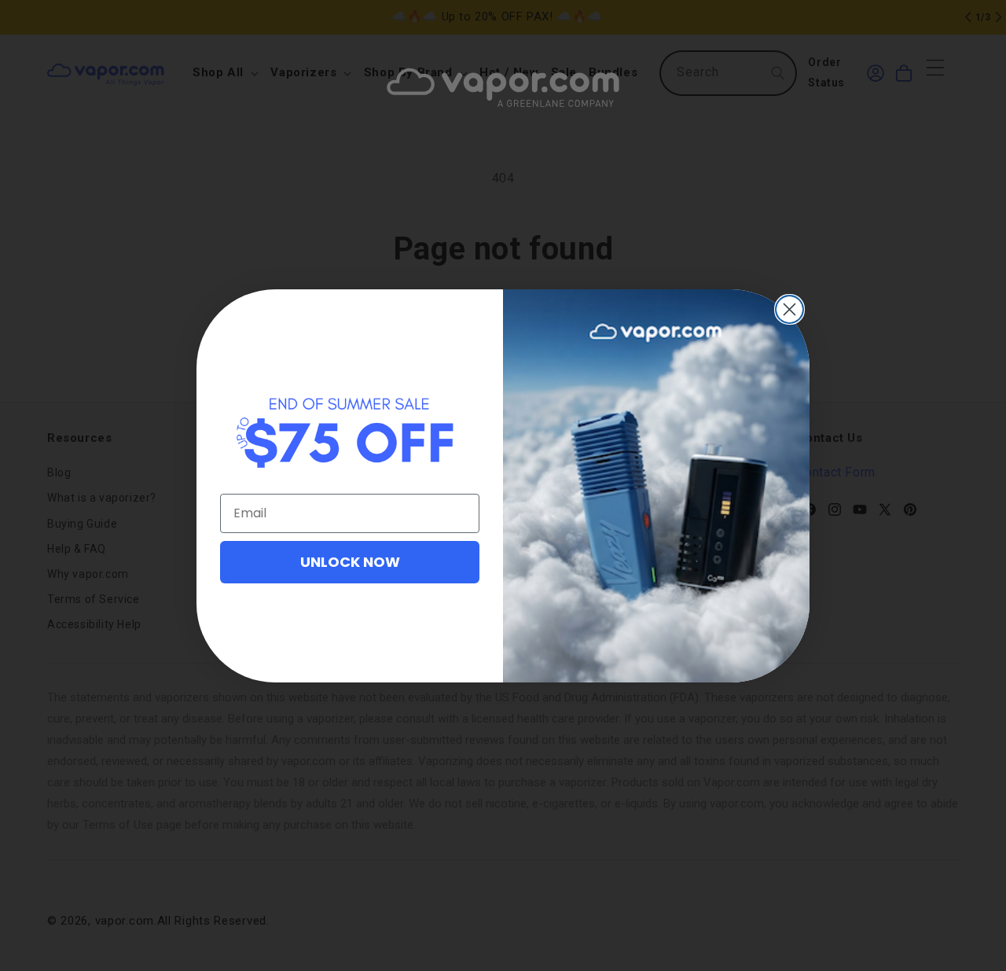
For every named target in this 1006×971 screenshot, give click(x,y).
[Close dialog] (789, 309)
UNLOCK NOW (350, 561)
